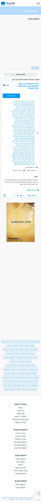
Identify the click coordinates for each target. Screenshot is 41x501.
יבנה (26, 126)
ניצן (26, 143)
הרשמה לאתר (20, 459)
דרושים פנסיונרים (20, 445)
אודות (20, 407)
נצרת (33, 145)
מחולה (25, 136)
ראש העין (32, 159)
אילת (21, 103)
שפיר (33, 164)
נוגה (18, 135)
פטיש (26, 150)
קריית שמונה (23, 157)
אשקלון (24, 110)
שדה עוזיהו (15, 161)
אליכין (18, 106)
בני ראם (26, 115)
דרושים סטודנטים (20, 442)
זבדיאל (27, 121)
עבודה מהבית (20, 436)
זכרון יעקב (22, 121)
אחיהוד (32, 106)
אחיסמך (27, 106)
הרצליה (32, 121)
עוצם (20, 147)
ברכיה (22, 115)
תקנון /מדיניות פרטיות (20, 419)
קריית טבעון (31, 156)
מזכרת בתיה (31, 136)
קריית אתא (31, 154)
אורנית (24, 108)
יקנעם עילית (21, 128)
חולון (33, 101)
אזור (15, 105)
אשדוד (28, 110)
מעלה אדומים (31, 138)
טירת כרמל (17, 124)
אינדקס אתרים (20, 473)
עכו (30, 149)
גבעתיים (32, 119)
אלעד (28, 108)
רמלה (18, 103)
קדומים (29, 152)
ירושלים (29, 101)
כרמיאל (29, 131)
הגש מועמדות (11, 96)
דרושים (20, 464)
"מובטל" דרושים (20, 416)
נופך (33, 143)
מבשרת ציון (23, 131)
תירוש (24, 164)
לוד (15, 103)
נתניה (28, 147)
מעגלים (16, 136)
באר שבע (26, 103)
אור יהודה (19, 105)
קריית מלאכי (16, 154)
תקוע (15, 164)
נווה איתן (18, 142)
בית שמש (29, 113)
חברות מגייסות (20, 467)
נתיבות (18, 145)
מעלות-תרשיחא (25, 140)
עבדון (24, 147)
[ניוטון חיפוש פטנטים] (20, 241)
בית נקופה (23, 112)
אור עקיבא (18, 108)
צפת (33, 152)
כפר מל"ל (20, 129)
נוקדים (29, 143)
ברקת (14, 115)
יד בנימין (21, 126)
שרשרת (28, 164)
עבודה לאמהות (20, 439)
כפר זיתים (32, 129)
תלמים (20, 164)
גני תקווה (22, 119)
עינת (33, 149)
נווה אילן (24, 142)
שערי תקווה (17, 163)
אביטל (21, 135)
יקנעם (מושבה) (30, 128)
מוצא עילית (27, 135)
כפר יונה (25, 129)
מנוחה (20, 136)
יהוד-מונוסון (15, 126)
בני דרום (32, 115)
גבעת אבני (22, 117)
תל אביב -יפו (16, 101)
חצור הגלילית (23, 122)
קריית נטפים (15, 156)
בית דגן (29, 112)
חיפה (28, 122)
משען (33, 142)
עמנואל (26, 149)
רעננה (21, 161)
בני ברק (32, 103)
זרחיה (16, 121)
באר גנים (18, 110)
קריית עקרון (31, 157)
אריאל (33, 110)
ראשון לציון (25, 159)
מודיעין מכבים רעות (24, 133)
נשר (22, 145)
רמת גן (33, 161)
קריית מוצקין (23, 156)
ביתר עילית (15, 113)
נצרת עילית (27, 145)
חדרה (33, 122)
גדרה (27, 119)
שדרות (33, 147)
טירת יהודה (31, 126)
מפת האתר (20, 413)
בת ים (33, 117)
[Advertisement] (20, 42)
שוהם (27, 163)
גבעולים (28, 117)
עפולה (21, 149)
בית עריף (16, 112)
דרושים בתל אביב (20, 448)
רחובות (19, 159)
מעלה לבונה (22, 138)
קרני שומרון (16, 157)
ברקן (18, 115)
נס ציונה (17, 143)
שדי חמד (32, 163)
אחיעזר (22, 106)
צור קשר (20, 410)
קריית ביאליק (24, 154)
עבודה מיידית (20, 433)
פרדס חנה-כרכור (19, 150)
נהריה (29, 142)
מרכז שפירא (17, 140)
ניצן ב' (22, 143)
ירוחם (15, 128)
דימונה (17, 119)
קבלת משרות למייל (20, 470)
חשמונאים (28, 124)
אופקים (25, 105)
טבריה (23, 124)
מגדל (17, 131)
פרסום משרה (20, 487)
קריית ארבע (16, 152)
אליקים (33, 108)
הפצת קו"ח (20, 462)
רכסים (15, 159)
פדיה (14, 135)
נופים (13, 142)
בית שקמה (22, 113)
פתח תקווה (31, 105)
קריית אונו (23, 152)
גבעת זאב (15, 117)
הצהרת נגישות (20, 422)
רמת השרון (27, 161)
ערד (17, 149)
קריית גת (23, 101)
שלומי (23, 163)
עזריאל (16, 147)
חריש (16, 122)
